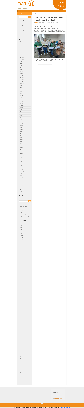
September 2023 (22, 107)
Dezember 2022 (22, 123)
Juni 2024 (21, 89)
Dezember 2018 (22, 153)
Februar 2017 (21, 163)
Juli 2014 (21, 189)
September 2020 (22, 139)
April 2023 (21, 117)
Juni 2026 (21, 45)
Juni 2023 (21, 113)
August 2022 (21, 127)
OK (69, 407)
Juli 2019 (21, 149)
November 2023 (22, 103)
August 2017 (21, 161)
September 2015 (22, 171)
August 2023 (21, 109)
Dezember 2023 (22, 101)
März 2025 (21, 71)
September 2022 (22, 125)
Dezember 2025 (22, 57)
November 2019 (22, 147)
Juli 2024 (21, 87)
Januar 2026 (21, 55)
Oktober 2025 (21, 61)
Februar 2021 (21, 137)
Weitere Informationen (64, 407)
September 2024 (22, 83)
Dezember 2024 (22, 77)
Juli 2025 (21, 63)
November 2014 (22, 183)
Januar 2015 (21, 179)
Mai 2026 (21, 47)
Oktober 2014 (21, 185)
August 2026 (21, 41)
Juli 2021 (21, 133)
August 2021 (21, 131)
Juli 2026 (21, 43)
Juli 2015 (21, 175)
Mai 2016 (21, 167)
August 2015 (21, 173)
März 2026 (21, 51)
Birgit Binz (37, 22)
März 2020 (21, 145)
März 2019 (21, 151)
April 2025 (21, 69)
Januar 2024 (21, 99)
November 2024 (22, 79)
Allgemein (36, 13)
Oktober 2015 (21, 169)
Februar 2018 (21, 159)
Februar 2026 (21, 53)
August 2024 (21, 85)
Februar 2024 (21, 97)
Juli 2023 (21, 111)
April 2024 (21, 93)
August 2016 (21, 165)
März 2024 (21, 95)
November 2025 (22, 59)
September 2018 (22, 155)
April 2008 (21, 191)
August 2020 (21, 141)
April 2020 (21, 143)
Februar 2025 (21, 73)
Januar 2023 (21, 121)
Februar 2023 (21, 119)
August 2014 (21, 187)
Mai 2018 (21, 157)
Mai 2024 (21, 91)
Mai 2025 (21, 67)
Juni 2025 (21, 65)
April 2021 (21, 135)
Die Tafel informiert (22, 28)
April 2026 (21, 49)
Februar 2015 (21, 177)
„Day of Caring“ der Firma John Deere (25, 30)
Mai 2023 (21, 115)
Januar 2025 (21, 75)
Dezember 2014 (22, 181)
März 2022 (21, 129)
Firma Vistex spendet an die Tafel (24, 32)
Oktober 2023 (21, 105)
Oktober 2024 (21, 81)
